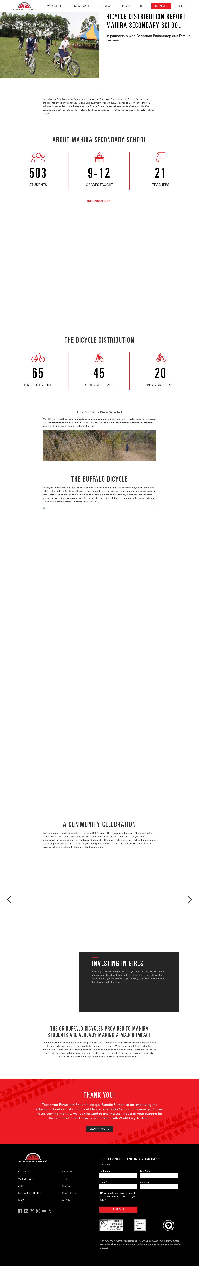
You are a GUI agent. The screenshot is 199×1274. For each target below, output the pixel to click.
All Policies (67, 1200)
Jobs (21, 1185)
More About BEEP (98, 201)
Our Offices (25, 1178)
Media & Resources (30, 1193)
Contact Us (25, 1171)
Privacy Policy (69, 1193)
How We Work (81, 6)
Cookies (66, 1186)
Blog (21, 1200)
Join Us (126, 6)
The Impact (105, 6)
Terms (65, 1178)
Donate (161, 6)
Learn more (99, 1129)
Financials (67, 1171)
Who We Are (55, 6)
